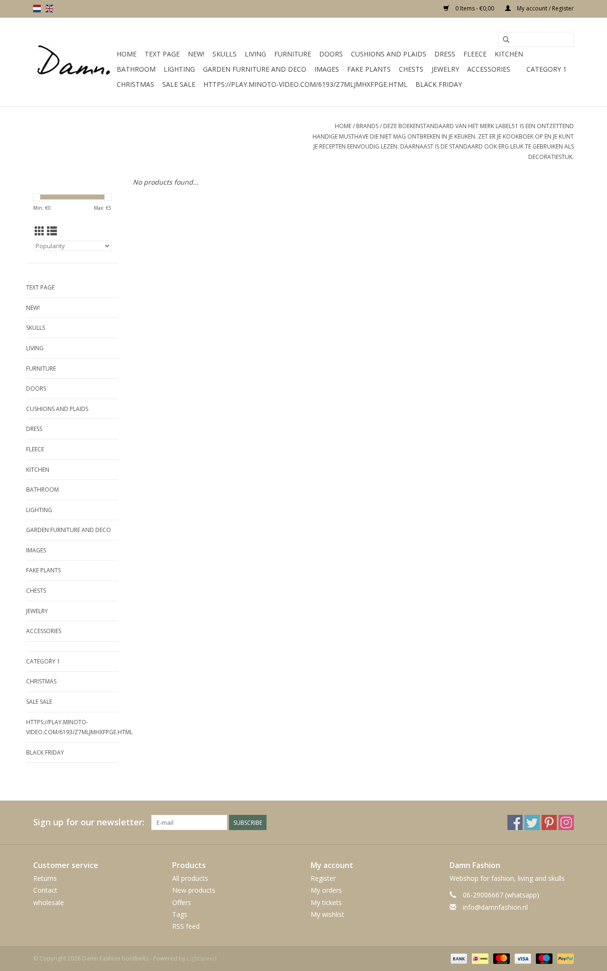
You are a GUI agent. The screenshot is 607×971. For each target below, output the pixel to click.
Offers (181, 902)
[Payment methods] (458, 958)
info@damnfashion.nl (495, 907)
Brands (367, 126)
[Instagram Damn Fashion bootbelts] (566, 822)
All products (190, 878)
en (49, 8)
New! (196, 53)
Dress (444, 53)
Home (127, 53)
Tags (179, 914)
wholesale (48, 902)
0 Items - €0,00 (475, 8)
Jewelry (445, 69)
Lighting (179, 69)
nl (37, 8)
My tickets (326, 902)
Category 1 (546, 69)
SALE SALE (178, 84)
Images (326, 69)
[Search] (506, 40)
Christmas (135, 84)
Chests (411, 69)
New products (193, 890)
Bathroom (136, 69)
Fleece (475, 53)
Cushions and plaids (388, 53)
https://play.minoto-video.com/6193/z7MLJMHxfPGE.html (305, 84)
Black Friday (438, 84)
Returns (45, 878)
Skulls (224, 53)
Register (323, 878)
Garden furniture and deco (254, 69)
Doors (331, 53)
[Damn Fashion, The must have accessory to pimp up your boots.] (73, 62)
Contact (45, 890)
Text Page (162, 53)
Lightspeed (202, 958)
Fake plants (369, 69)
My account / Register (544, 8)
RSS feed (186, 926)
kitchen (509, 53)
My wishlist (327, 914)
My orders (326, 890)
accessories (488, 69)
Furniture (292, 53)
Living (255, 53)
